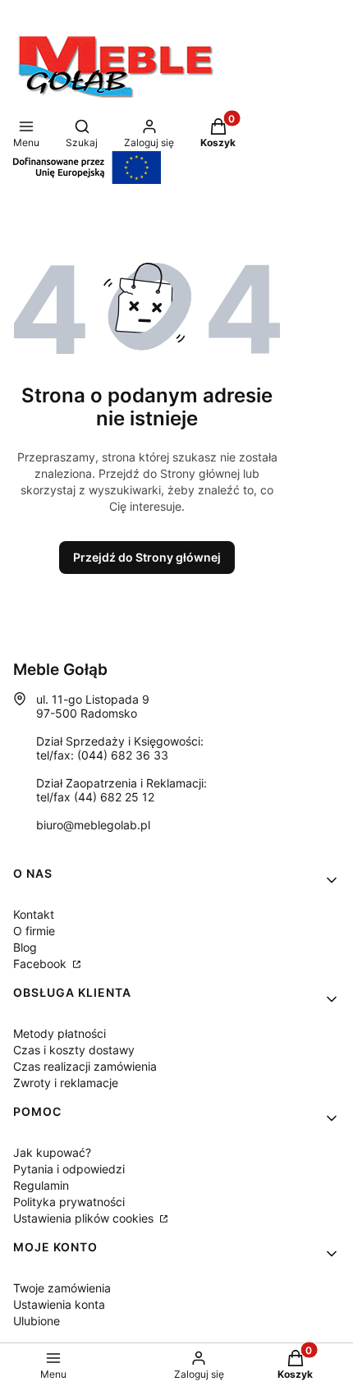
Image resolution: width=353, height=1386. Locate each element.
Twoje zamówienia (62, 1288)
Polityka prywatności (69, 1202)
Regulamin (41, 1185)
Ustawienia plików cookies (85, 1218)
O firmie (34, 931)
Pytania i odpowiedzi (69, 1169)
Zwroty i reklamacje (65, 1083)
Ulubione (36, 1321)
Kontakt (33, 914)
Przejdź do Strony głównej (147, 557)
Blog (25, 947)
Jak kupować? (52, 1152)
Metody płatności (59, 1033)
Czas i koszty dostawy (74, 1050)
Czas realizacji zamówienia (85, 1066)
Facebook (41, 964)
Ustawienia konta (59, 1304)
